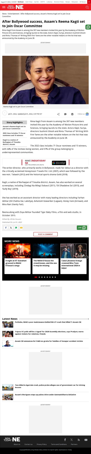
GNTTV (43, 2)
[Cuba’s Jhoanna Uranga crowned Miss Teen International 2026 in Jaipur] (73, 251)
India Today (29, 2)
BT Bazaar (83, 2)
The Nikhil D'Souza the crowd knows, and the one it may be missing (45, 263)
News (4, 14)
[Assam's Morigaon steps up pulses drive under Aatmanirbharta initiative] (7, 397)
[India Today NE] (16, 7)
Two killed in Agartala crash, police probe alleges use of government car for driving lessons (50, 386)
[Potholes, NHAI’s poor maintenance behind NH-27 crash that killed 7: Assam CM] (7, 324)
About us (17, 444)
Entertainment (13, 14)
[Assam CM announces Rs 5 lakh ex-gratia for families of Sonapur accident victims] (7, 343)
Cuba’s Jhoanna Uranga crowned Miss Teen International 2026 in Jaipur (71, 264)
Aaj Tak (36, 2)
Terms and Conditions (59, 444)
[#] (16, 228)
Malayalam (75, 2)
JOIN (79, 228)
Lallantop (49, 2)
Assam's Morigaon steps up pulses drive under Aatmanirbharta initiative (45, 394)
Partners (74, 444)
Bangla (68, 2)
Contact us (29, 444)
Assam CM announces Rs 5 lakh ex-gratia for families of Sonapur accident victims (49, 341)
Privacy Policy (42, 444)
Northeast (21, 2)
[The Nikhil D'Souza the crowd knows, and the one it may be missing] (45, 251)
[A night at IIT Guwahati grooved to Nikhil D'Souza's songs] (17, 251)
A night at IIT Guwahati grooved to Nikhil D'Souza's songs (16, 263)
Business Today (59, 2)
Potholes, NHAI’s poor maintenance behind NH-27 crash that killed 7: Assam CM (48, 322)
